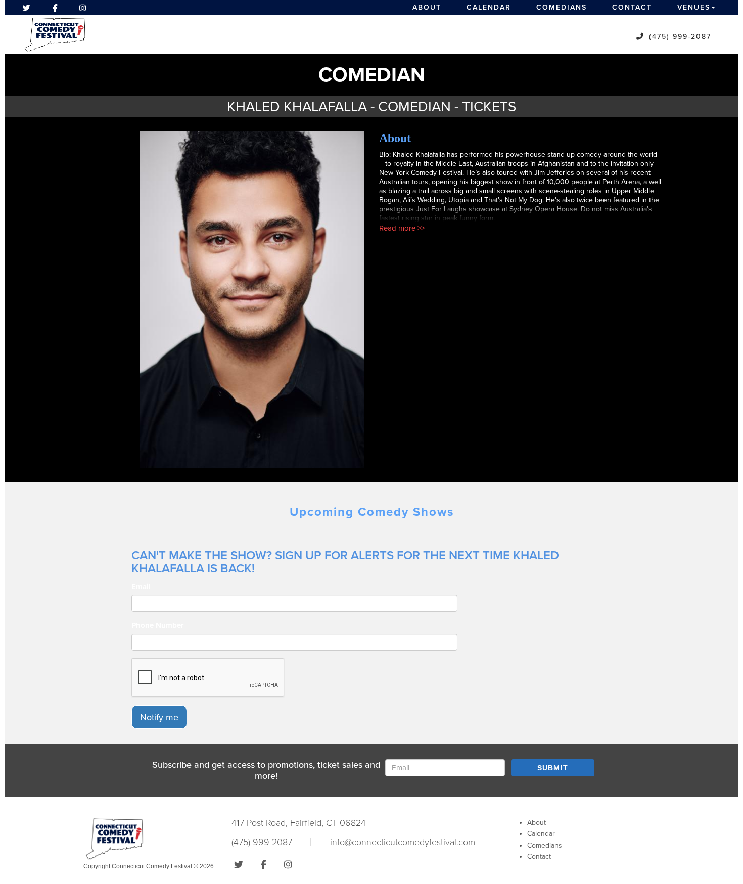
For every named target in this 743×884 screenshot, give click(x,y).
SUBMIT (553, 768)
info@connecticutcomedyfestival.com (402, 842)
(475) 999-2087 (680, 36)
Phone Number (157, 625)
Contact (632, 7)
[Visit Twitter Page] (26, 7)
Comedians (561, 7)
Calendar (489, 7)
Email (141, 586)
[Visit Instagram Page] (82, 7)
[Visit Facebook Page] (55, 7)
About (426, 7)
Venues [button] (693, 7)
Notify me (159, 717)
